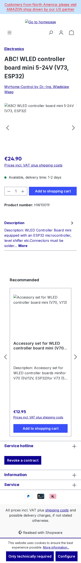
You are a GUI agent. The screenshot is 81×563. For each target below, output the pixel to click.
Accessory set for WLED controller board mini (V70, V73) (39, 346)
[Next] (73, 127)
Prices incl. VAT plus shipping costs (33, 165)
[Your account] (61, 32)
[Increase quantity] (22, 191)
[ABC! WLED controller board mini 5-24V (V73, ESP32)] (40, 127)
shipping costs (57, 510)
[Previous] (7, 127)
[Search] (51, 32)
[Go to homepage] (40, 22)
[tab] (39, 234)
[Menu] (9, 32)
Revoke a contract (22, 460)
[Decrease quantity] (8, 191)
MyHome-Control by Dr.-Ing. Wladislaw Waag (36, 89)
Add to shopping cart (53, 191)
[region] (40, 127)
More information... (56, 547)
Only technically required (29, 556)
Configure (66, 556)
